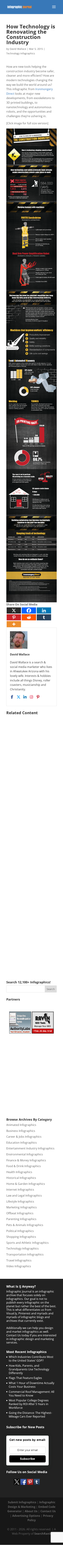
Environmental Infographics (24, 1154)
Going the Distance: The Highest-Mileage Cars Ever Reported (30, 1414)
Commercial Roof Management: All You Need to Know (31, 1393)
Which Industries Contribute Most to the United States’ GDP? (31, 1358)
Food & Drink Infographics (23, 1166)
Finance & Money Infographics (26, 1160)
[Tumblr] (44, 617)
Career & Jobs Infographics (23, 1137)
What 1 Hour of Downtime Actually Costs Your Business (31, 1385)
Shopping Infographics (21, 1237)
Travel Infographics (18, 1260)
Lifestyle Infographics (20, 1201)
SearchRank (42, 1534)
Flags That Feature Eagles (25, 1378)
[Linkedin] (44, 610)
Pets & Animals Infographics (24, 1225)
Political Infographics (20, 1231)
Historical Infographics (21, 1178)
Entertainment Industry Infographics (30, 1148)
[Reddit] (29, 617)
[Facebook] (29, 610)
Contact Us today (17, 1335)
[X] (14, 610)
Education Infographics (21, 1143)
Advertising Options (26, 1516)
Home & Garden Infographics (25, 1184)
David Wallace (18, 49)
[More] (14, 624)
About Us (31, 1511)
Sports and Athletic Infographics (27, 1243)
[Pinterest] (14, 617)
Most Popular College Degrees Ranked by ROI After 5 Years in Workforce (29, 1404)
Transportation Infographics (25, 1254)
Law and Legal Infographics (24, 1195)
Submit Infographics (22, 1502)
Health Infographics (19, 1172)
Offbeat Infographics (19, 1213)
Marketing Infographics (21, 1207)
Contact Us (48, 1511)
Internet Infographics (20, 1189)
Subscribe (27, 1458)
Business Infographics (20, 1131)
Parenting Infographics (21, 1219)
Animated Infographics (21, 1125)
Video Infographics (18, 1266)
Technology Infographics (20, 53)
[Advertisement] (31, 842)
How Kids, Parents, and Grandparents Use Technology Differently (29, 1369)
